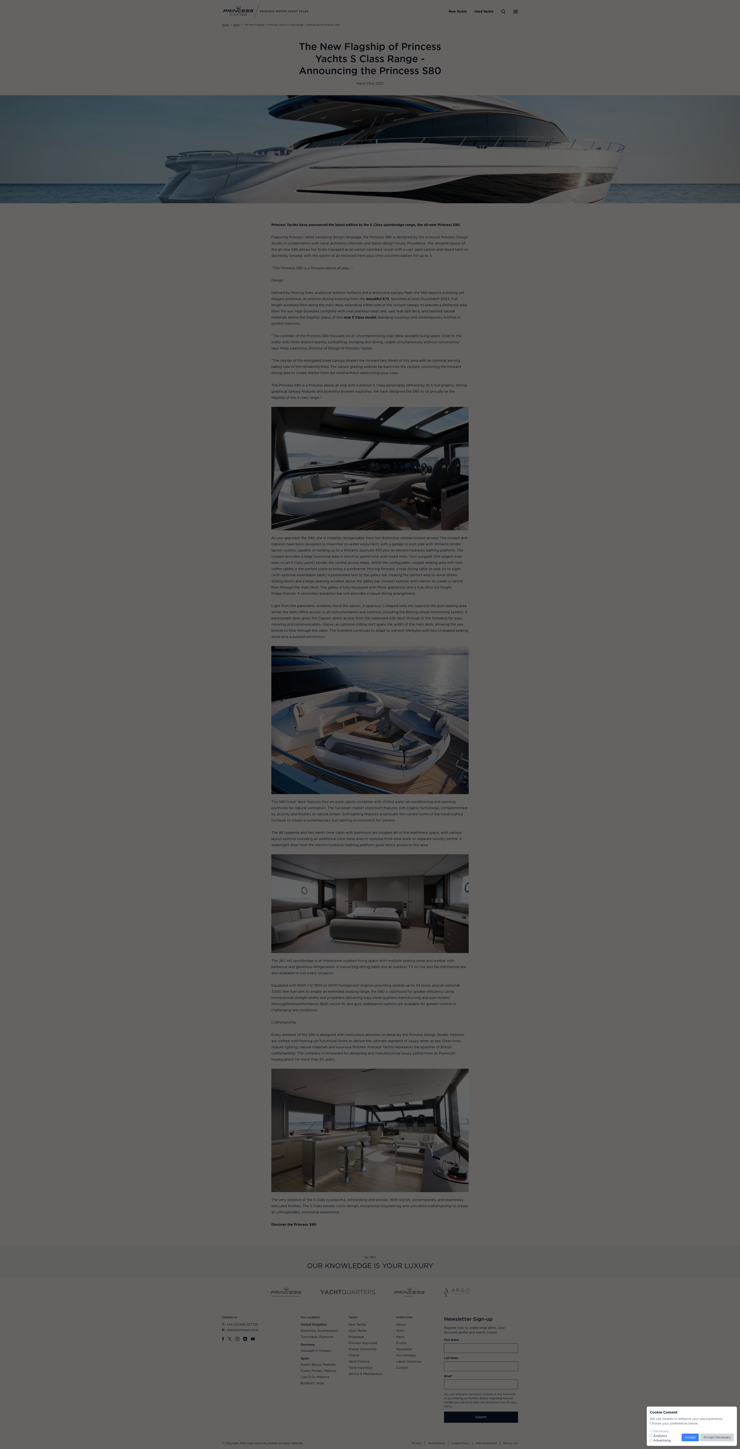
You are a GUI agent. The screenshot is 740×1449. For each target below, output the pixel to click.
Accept (690, 1437)
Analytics (660, 1436)
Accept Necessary (717, 1437)
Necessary (661, 1431)
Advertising (662, 1440)
